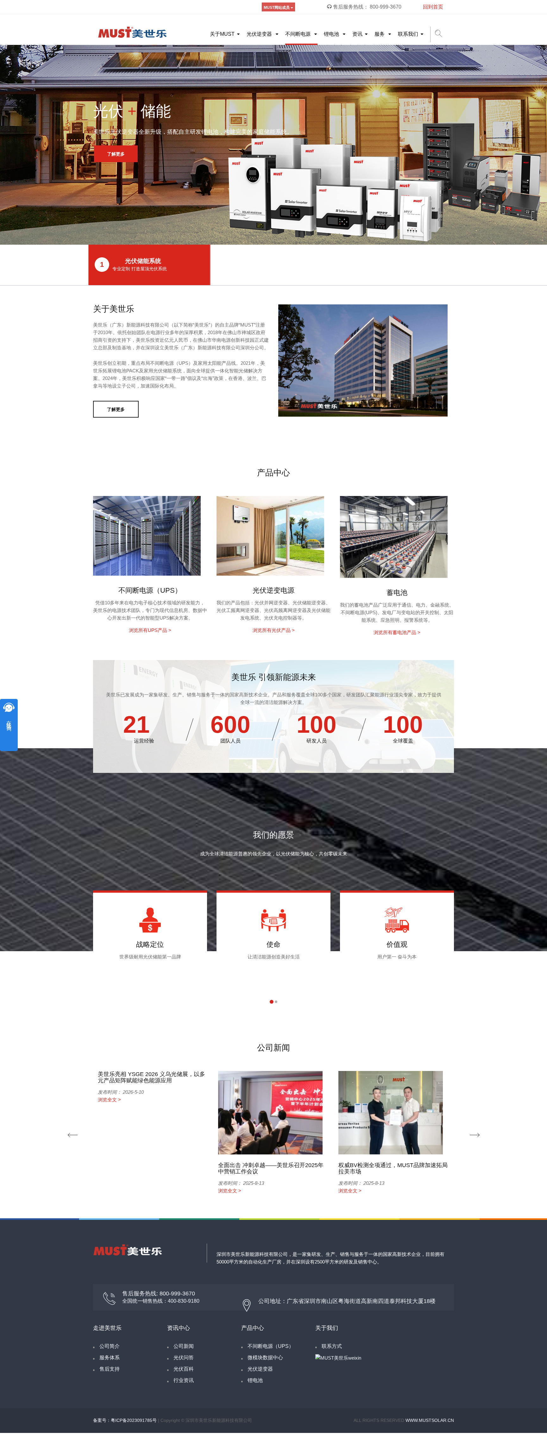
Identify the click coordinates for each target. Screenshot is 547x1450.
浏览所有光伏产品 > (274, 630)
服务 (380, 34)
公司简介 (109, 1346)
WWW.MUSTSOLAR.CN (430, 1420)
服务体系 (109, 1357)
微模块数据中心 (265, 1357)
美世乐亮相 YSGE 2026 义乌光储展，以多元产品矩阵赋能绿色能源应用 (151, 1077)
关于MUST (222, 34)
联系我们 (408, 34)
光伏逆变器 (260, 34)
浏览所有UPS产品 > (150, 630)
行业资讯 (183, 1380)
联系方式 (332, 1346)
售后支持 (109, 1369)
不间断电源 (298, 34)
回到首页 (433, 6)
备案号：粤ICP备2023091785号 (125, 1420)
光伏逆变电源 (273, 590)
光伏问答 (183, 1357)
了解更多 (116, 153)
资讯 (357, 34)
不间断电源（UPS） (150, 590)
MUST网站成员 (277, 7)
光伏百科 (183, 1369)
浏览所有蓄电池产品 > (397, 632)
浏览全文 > (109, 1099)
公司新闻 (183, 1346)
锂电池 (332, 34)
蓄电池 (397, 593)
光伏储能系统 (133, 264)
